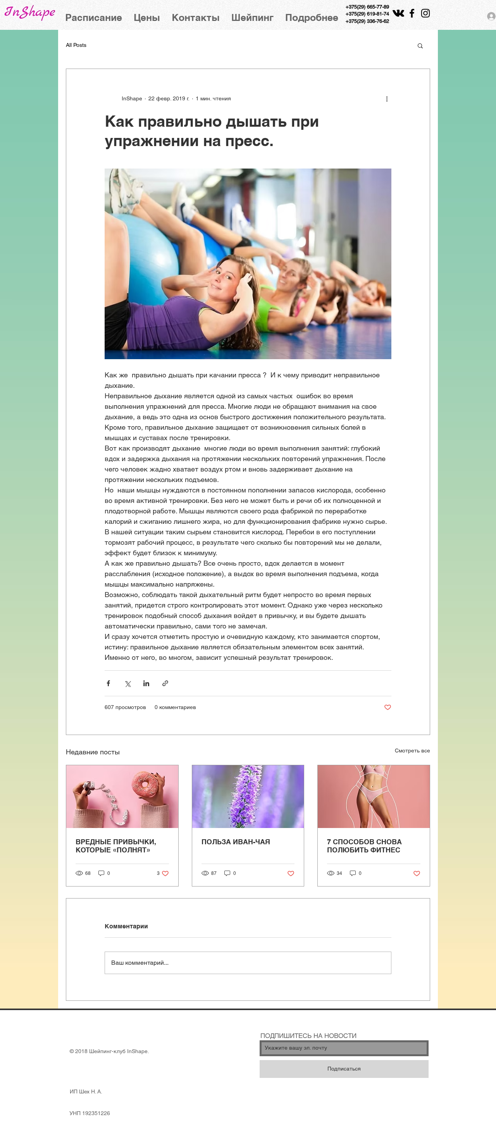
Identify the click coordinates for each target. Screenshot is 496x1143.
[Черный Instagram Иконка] (425, 13)
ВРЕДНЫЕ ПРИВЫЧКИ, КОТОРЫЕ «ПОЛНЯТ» (116, 846)
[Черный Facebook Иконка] (412, 13)
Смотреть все (412, 750)
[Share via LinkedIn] (146, 683)
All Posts (76, 45)
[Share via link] (165, 683)
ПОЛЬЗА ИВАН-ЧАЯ (236, 842)
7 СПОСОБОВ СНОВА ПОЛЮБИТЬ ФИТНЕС (364, 846)
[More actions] (386, 98)
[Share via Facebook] (108, 683)
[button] (420, 45)
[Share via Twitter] (127, 683)
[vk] (398, 13)
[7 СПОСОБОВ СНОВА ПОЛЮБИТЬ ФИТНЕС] (374, 796)
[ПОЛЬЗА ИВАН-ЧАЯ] (248, 796)
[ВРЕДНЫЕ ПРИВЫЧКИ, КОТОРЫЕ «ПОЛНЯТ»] (122, 796)
